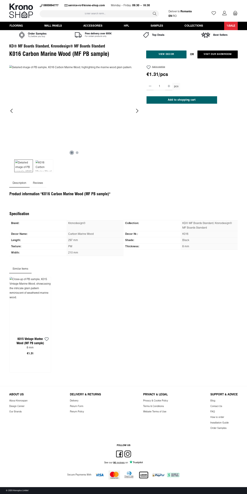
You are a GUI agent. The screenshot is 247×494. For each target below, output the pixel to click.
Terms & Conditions (153, 406)
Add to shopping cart (182, 100)
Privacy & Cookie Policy (155, 401)
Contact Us (216, 406)
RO (175, 16)
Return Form (76, 406)
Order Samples (218, 428)
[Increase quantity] (169, 86)
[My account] (224, 13)
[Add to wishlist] (46, 339)
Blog (212, 401)
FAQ (212, 412)
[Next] (137, 110)
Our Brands (15, 412)
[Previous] (11, 110)
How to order (217, 417)
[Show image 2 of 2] (77, 152)
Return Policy (77, 412)
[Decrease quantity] (150, 86)
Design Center (17, 406)
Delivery (74, 401)
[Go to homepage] (21, 11)
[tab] (19, 183)
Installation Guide (219, 423)
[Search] (155, 13)
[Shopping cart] (234, 13)
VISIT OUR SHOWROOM (218, 54)
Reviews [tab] (38, 183)
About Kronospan (18, 401)
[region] (74, 118)
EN (170, 16)
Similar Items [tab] (20, 269)
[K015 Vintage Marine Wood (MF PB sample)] (30, 305)
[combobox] (95, 13)
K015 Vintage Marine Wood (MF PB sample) (30, 341)
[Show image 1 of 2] (71, 152)
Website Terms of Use (154, 412)
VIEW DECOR (166, 54)
